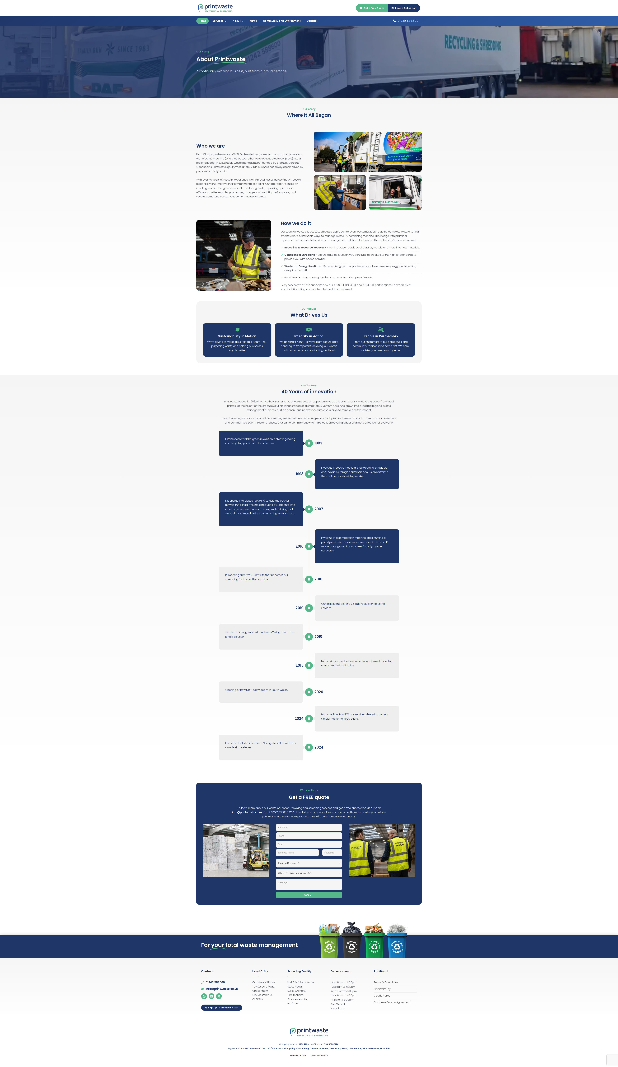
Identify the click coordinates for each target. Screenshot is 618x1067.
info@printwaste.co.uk (247, 812)
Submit (309, 894)
